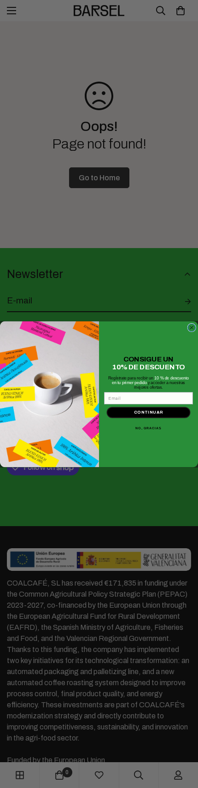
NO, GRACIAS (148, 428)
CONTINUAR (148, 412)
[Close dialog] (192, 328)
